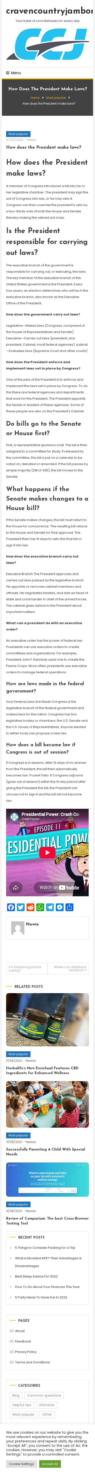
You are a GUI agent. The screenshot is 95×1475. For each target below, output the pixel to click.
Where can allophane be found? (70, 968)
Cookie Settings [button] (21, 1464)
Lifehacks (47, 1405)
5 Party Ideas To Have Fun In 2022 (41, 1297)
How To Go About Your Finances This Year (47, 1287)
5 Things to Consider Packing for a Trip (45, 1247)
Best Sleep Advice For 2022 (36, 1276)
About (20, 1331)
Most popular (18, 134)
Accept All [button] (50, 1464)
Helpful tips (21, 1405)
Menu (16, 72)
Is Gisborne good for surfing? (25, 968)
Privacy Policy (26, 1351)
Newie (31, 140)
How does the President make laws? (43, 147)
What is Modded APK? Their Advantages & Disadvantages (48, 1262)
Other (47, 1414)
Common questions (44, 1395)
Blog (15, 1395)
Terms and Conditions (32, 1362)
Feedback (23, 1341)
